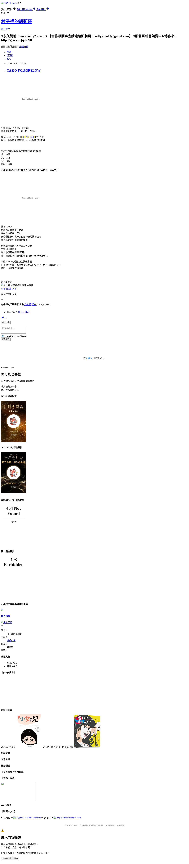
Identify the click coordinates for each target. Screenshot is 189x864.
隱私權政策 (110, 825)
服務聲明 (120, 825)
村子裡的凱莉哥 (16, 21)
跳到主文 (5, 29)
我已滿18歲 (6, 858)
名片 (9, 59)
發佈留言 (5, 339)
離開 (16, 858)
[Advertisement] (94, 352)
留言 (34, 304)
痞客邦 (27, 304)
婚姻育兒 (23, 46)
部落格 (10, 55)
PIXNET (74, 825)
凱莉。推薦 (23, 312)
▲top (3, 317)
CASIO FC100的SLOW (24, 70)
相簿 (9, 52)
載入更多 (5, 322)
